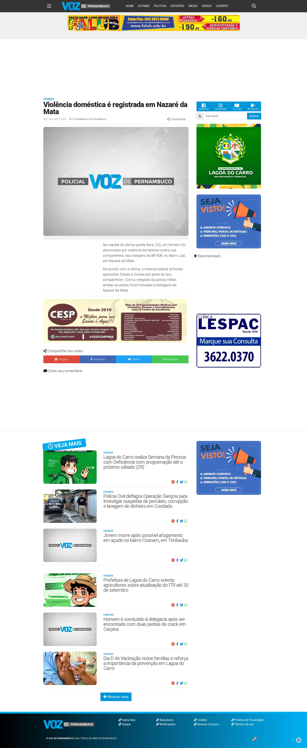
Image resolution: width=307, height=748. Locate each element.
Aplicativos (166, 720)
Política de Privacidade (249, 720)
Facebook (204, 109)
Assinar (254, 116)
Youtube (236, 109)
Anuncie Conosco (208, 724)
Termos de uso (244, 724)
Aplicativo (253, 109)
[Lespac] (228, 340)
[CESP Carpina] (115, 320)
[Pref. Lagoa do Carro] (206, 156)
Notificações (167, 724)
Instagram (220, 109)
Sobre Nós (128, 720)
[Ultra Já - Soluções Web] (254, 739)
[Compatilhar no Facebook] (177, 482)
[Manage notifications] (298, 740)
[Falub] (153, 22)
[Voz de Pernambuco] (86, 6)
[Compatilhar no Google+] (173, 482)
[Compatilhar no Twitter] (181, 482)
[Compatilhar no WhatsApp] (186, 482)
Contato (202, 720)
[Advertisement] (153, 66)
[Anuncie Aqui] (228, 221)
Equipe (126, 724)
